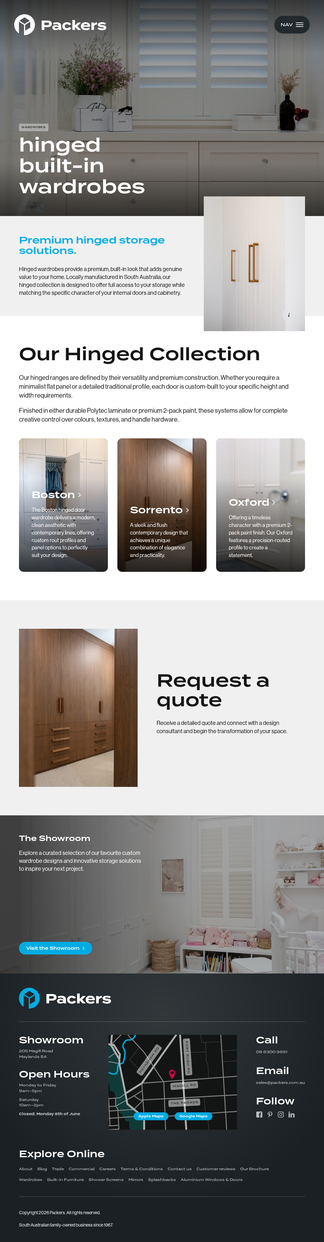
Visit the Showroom (52, 948)
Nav (287, 25)
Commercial (82, 1168)
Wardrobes (30, 1179)
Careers (107, 1168)
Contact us (180, 1168)
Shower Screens (106, 1179)
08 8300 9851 (271, 1051)
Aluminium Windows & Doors (212, 1179)
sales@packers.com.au (280, 1082)
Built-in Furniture (65, 1179)
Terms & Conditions (142, 1168)
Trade (58, 1168)
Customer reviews (215, 1168)
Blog (42, 1168)
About (26, 1168)
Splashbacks (162, 1179)
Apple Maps (151, 1116)
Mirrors (135, 1179)
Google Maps (193, 1116)
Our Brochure (254, 1168)
